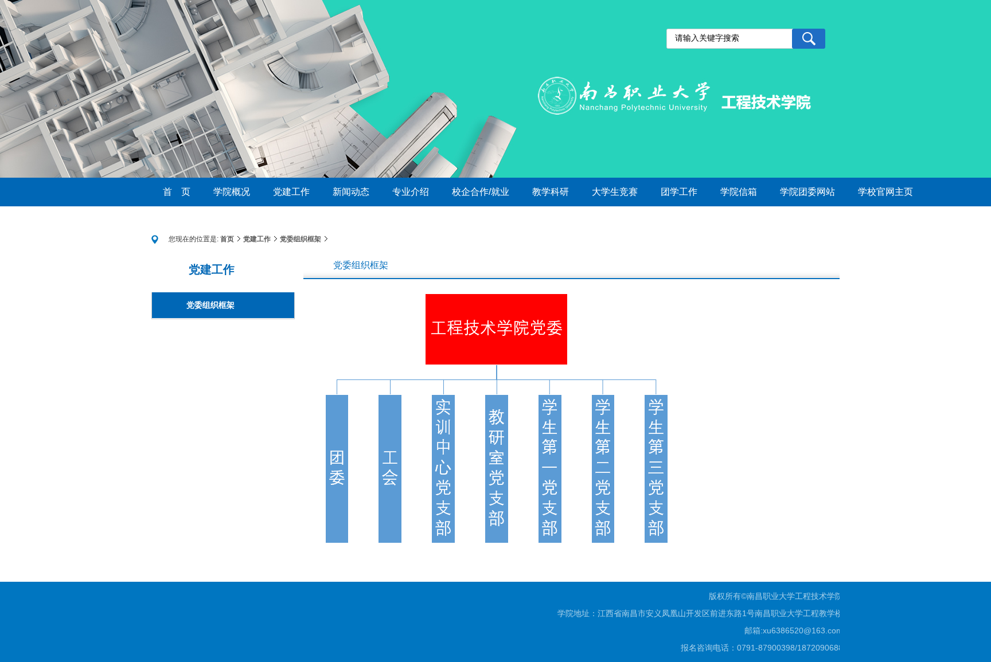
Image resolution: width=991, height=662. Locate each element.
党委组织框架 (300, 239)
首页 (227, 239)
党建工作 (257, 239)
